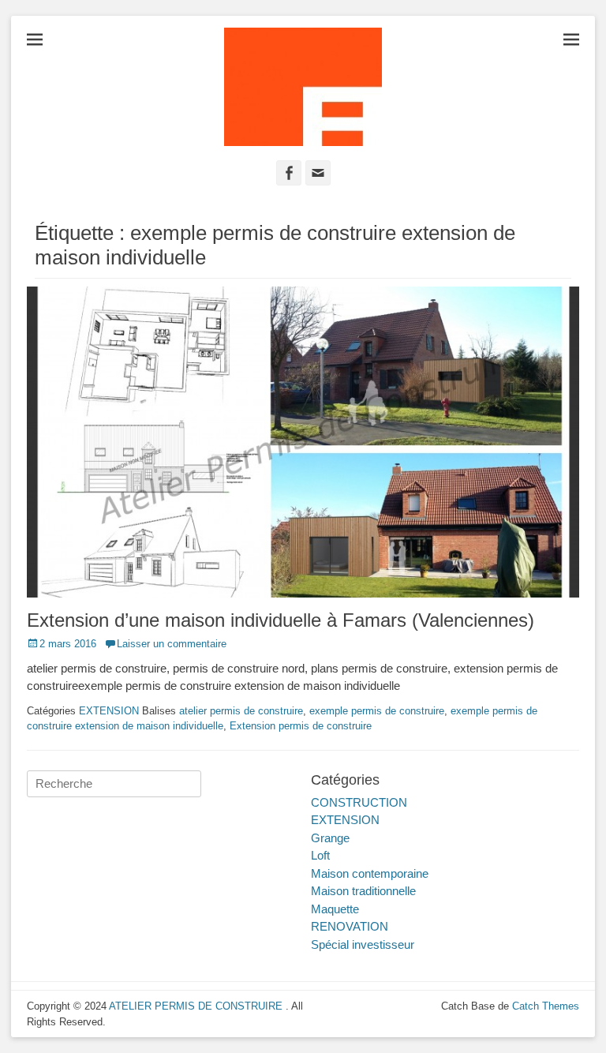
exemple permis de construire (376, 711)
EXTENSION (109, 711)
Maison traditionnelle (363, 890)
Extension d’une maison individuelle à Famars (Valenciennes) (280, 620)
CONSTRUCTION (359, 802)
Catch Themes (545, 1006)
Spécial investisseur (362, 944)
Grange (330, 838)
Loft (320, 855)
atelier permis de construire (241, 711)
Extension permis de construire (301, 726)
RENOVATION (349, 926)
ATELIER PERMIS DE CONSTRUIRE (197, 1006)
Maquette (335, 909)
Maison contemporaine (369, 873)
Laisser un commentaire (171, 644)
